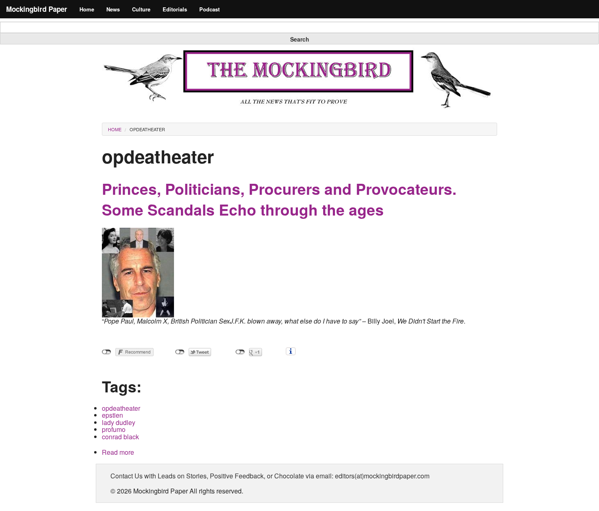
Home (86, 9)
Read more (118, 452)
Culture (141, 9)
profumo (114, 429)
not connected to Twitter (180, 352)
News (113, 9)
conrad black (120, 436)
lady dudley (118, 422)
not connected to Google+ (240, 352)
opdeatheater (147, 129)
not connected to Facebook (106, 352)
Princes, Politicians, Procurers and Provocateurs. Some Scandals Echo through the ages (279, 199)
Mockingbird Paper (36, 9)
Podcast (209, 9)
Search (299, 39)
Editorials (175, 9)
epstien (112, 415)
